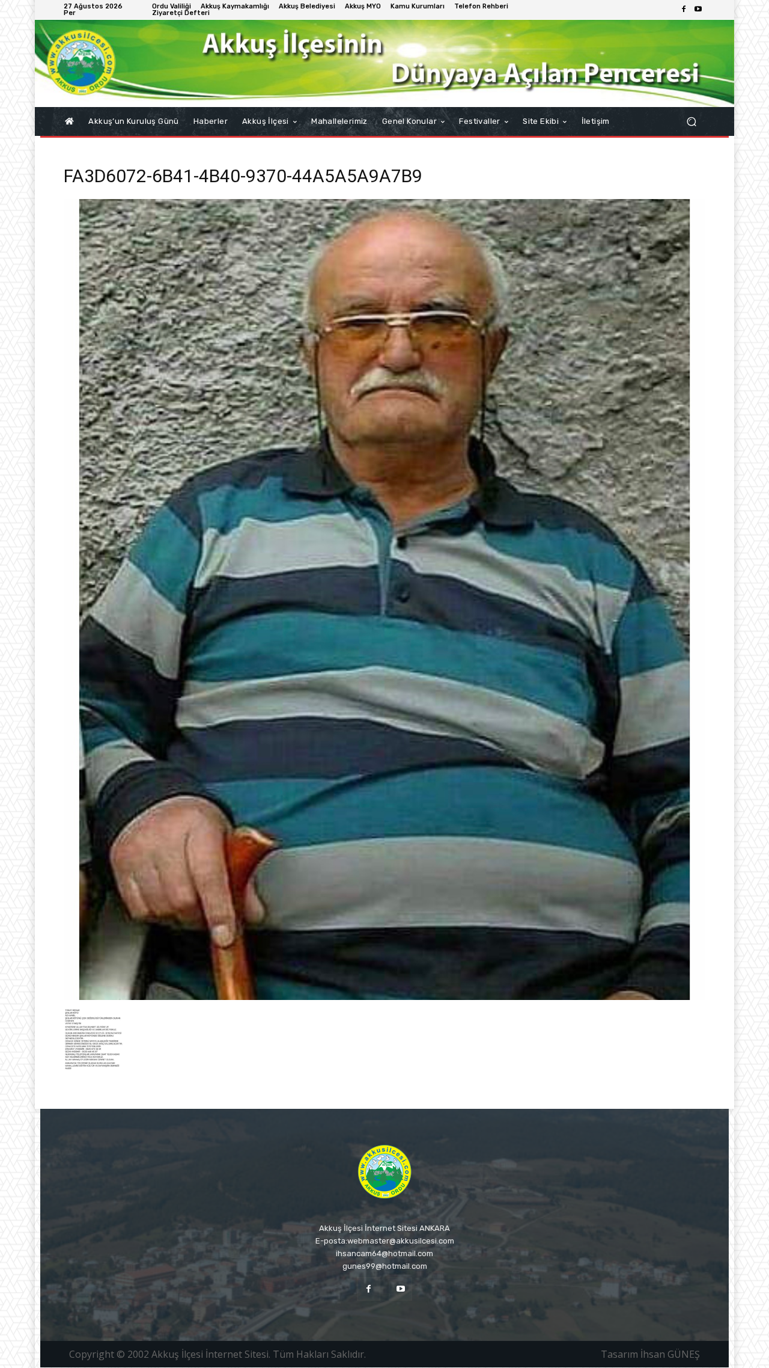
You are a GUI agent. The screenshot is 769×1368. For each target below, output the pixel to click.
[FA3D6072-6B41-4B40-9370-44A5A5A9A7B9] (384, 997)
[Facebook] (683, 9)
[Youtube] (698, 9)
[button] (691, 122)
